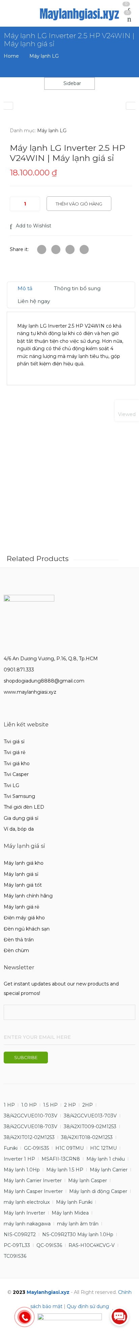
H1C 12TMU (103, 1148)
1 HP (9, 1105)
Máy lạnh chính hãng (28, 896)
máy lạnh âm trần (78, 1224)
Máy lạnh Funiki (74, 1202)
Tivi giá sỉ (14, 742)
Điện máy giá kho (24, 918)
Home (11, 56)
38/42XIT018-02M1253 (87, 1137)
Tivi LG (11, 785)
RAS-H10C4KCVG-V (91, 1245)
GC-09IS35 (36, 1148)
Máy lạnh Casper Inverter (33, 1191)
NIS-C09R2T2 (20, 1234)
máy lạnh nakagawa (27, 1224)
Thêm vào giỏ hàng (79, 203)
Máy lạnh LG (44, 56)
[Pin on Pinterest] (84, 249)
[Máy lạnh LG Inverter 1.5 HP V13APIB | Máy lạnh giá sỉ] (8, 106)
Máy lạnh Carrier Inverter (33, 1180)
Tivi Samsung (19, 796)
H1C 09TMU (69, 1148)
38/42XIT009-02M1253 (90, 1126)
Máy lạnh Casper (87, 1180)
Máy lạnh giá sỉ (21, 874)
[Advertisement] (69, 478)
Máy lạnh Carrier (109, 1170)
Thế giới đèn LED (24, 807)
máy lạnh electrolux (27, 1202)
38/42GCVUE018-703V (30, 1126)
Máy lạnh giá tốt (23, 885)
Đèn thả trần (19, 940)
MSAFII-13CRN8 (60, 1159)
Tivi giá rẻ (14, 752)
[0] (129, 19)
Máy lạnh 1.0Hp (22, 1170)
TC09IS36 (15, 1256)
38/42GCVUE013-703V (90, 1116)
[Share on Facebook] (55, 249)
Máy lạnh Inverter (24, 1213)
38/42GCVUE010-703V (30, 1116)
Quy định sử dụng (88, 1306)
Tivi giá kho (17, 763)
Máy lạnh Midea (70, 1213)
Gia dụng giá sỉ (21, 818)
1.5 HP (50, 1105)
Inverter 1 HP (19, 1159)
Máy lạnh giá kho (24, 863)
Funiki (11, 1148)
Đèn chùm (16, 950)
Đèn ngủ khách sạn (27, 929)
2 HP (70, 1105)
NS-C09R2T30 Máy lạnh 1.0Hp (77, 1234)
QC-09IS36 (49, 1245)
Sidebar (71, 83)
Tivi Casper (16, 774)
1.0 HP (29, 1105)
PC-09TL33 (17, 1245)
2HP (87, 1105)
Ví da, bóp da (19, 829)
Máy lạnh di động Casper (98, 1191)
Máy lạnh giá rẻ (21, 907)
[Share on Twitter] (41, 249)
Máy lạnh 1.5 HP (64, 1170)
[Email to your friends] (70, 249)
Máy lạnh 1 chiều (105, 1159)
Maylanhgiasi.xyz (48, 1292)
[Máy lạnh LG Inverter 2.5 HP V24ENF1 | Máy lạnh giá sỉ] (131, 106)
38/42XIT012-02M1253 (29, 1137)
